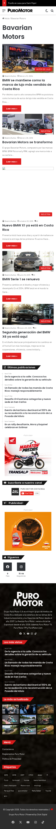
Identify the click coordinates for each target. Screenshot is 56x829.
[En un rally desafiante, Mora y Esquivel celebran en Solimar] (45, 719)
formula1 (16, 780)
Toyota (48, 791)
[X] (24, 634)
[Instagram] (32, 634)
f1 (47, 775)
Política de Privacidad (11, 758)
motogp (37, 785)
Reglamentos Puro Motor (13, 754)
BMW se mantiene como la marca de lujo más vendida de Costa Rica (26, 84)
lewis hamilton (40, 780)
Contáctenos (8, 749)
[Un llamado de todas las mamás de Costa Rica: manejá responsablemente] (28, 709)
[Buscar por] (52, 11)
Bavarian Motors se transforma (27, 142)
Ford (6, 780)
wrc (5, 796)
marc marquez (10, 785)
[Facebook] (20, 634)
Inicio (6, 18)
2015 (6, 775)
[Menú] (3, 11)
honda (26, 780)
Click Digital (42, 814)
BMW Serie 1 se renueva (21, 279)
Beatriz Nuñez (10, 76)
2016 (14, 775)
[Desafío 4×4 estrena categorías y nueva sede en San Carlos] (45, 709)
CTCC (31, 775)
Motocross (25, 785)
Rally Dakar (36, 791)
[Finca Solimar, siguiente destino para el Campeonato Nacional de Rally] (45, 729)
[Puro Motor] (20, 10)
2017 (22, 775)
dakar (40, 775)
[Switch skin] (46, 11)
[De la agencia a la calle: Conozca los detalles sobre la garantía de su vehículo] (10, 709)
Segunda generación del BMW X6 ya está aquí (26, 334)
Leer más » (11, 108)
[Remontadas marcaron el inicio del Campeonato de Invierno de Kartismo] (28, 729)
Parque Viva (9, 791)
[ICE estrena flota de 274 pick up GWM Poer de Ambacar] (28, 719)
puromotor (23, 791)
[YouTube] (28, 634)
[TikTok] (35, 634)
